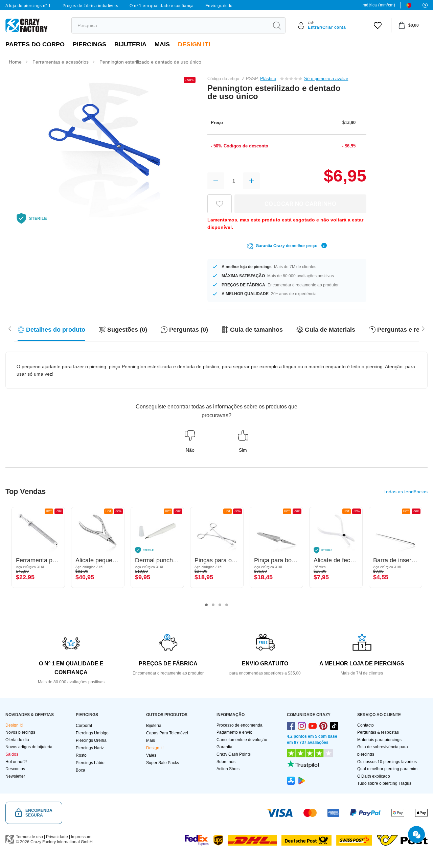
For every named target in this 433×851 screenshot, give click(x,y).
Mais (162, 44)
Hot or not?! (16, 761)
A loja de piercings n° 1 (28, 5)
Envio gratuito (219, 5)
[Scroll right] (9, 328)
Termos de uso (29, 836)
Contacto (365, 725)
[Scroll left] (423, 328)
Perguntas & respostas (378, 732)
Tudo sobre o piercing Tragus (384, 783)
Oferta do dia (17, 739)
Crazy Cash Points (233, 754)
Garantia (224, 746)
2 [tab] (213, 604)
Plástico (268, 78)
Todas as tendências (406, 491)
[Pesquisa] (276, 25)
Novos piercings (20, 732)
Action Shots (228, 768)
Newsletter (15, 776)
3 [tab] (219, 604)
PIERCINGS (89, 44)
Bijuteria (130, 44)
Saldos (11, 754)
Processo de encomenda (239, 725)
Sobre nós (225, 761)
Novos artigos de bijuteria (28, 746)
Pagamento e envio (234, 732)
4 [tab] (226, 604)
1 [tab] (206, 604)
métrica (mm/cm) (379, 5)
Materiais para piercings (379, 739)
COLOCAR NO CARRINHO (301, 203)
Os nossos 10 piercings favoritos (387, 761)
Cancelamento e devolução (241, 739)
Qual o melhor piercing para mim (387, 768)
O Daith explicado (373, 776)
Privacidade (57, 836)
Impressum (81, 836)
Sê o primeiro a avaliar (326, 78)
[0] (377, 25)
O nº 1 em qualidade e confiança (161, 5)
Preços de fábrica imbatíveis (90, 5)
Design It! (194, 44)
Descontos (15, 768)
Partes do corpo (35, 44)
